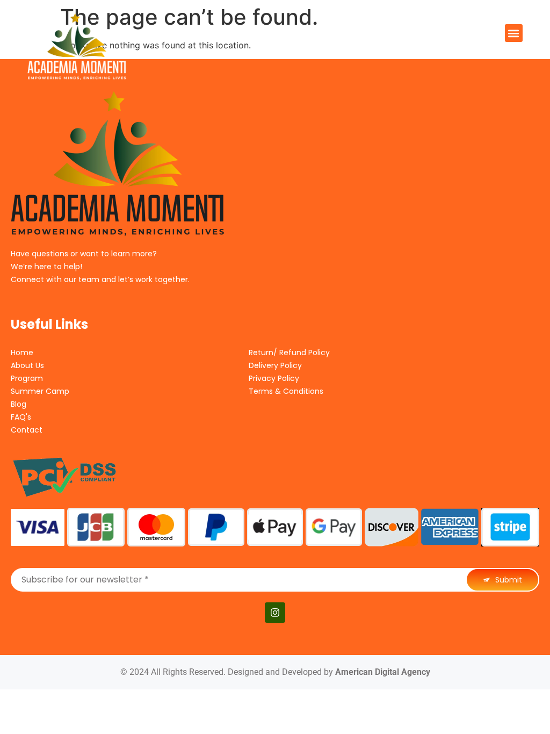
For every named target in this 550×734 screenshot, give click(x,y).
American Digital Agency (382, 672)
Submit (507, 579)
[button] (514, 33)
